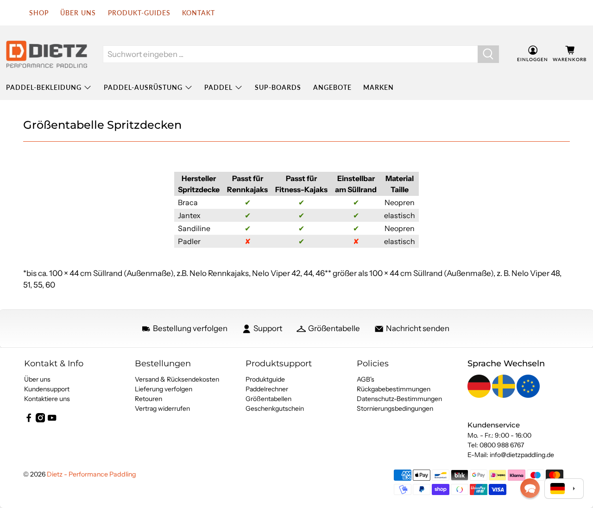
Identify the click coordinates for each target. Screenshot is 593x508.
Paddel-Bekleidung (44, 87)
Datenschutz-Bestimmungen (399, 399)
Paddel (218, 87)
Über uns (78, 13)
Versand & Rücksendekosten (177, 379)
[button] (530, 488)
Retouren (148, 399)
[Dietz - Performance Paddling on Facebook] (28, 420)
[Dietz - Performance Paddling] (46, 54)
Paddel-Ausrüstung (143, 87)
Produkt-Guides (139, 13)
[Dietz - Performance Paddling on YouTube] (52, 420)
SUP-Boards (278, 87)
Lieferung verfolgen (163, 389)
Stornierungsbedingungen (395, 408)
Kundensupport (46, 389)
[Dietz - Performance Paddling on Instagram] (40, 420)
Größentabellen (268, 399)
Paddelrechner (267, 389)
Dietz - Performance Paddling (91, 474)
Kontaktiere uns (47, 399)
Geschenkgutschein (275, 408)
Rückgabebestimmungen (393, 389)
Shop (39, 13)
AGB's (365, 379)
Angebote (332, 87)
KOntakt (198, 13)
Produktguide (265, 379)
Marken (378, 87)
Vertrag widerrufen (162, 408)
